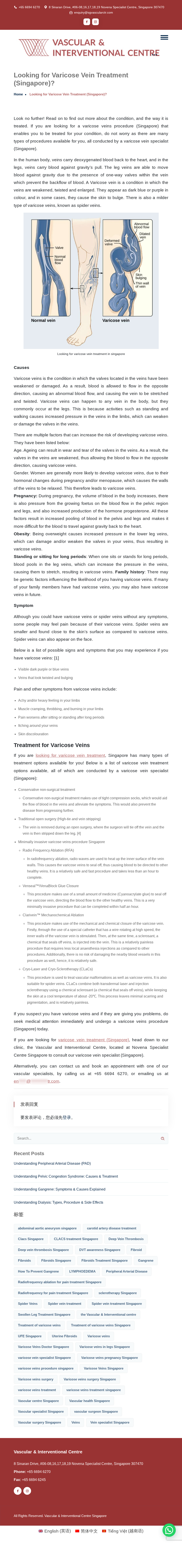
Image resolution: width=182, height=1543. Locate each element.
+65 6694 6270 (29, 7)
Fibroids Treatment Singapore (104, 1260)
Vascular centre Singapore (38, 1401)
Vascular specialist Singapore (41, 1411)
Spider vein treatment (64, 1303)
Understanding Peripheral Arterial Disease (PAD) (52, 1163)
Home (18, 94)
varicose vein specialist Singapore (44, 1358)
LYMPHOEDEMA (82, 1271)
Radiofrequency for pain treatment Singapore (53, 1293)
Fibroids (24, 1260)
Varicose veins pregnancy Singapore (109, 1358)
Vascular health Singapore (89, 1401)
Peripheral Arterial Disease (126, 1271)
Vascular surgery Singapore (39, 1422)
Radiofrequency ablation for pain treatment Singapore (59, 1282)
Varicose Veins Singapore (103, 1368)
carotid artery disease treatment (111, 1228)
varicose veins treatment (37, 1390)
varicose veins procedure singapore (45, 1368)
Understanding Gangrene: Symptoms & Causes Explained (59, 1189)
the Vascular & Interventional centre (108, 1314)
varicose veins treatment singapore (93, 1390)
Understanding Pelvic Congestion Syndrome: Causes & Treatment (66, 1176)
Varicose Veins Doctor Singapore (43, 1347)
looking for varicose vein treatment (70, 755)
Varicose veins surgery (35, 1379)
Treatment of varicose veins (39, 1325)
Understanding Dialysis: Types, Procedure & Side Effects (58, 1202)
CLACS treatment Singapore (76, 1239)
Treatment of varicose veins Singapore (101, 1325)
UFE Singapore (30, 1336)
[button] (169, 1530)
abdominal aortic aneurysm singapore (47, 1228)
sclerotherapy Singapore (118, 1293)
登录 (67, 1117)
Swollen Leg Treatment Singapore (44, 1314)
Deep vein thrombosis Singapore (43, 1250)
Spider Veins (28, 1303)
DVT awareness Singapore (99, 1250)
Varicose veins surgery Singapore (90, 1379)
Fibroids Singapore (56, 1260)
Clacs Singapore (31, 1239)
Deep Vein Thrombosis (126, 1239)
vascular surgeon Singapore (96, 1411)
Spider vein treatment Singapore (117, 1303)
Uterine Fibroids (64, 1336)
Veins (75, 1422)
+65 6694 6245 (34, 1480)
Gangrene (145, 1260)
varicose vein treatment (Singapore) (93, 1039)
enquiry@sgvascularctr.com (93, 12)
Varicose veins (98, 1336)
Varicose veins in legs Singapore (104, 1347)
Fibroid (136, 1250)
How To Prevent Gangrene (38, 1271)
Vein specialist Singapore (109, 1422)
